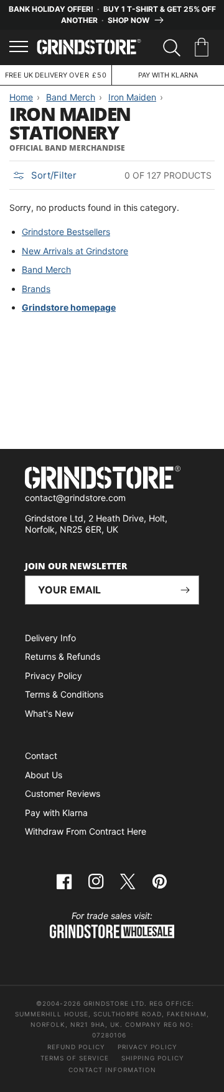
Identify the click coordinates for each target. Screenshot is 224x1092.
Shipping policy (152, 1058)
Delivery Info (50, 638)
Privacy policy (147, 1046)
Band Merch (46, 269)
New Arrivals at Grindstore (75, 251)
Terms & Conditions (64, 694)
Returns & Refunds (62, 656)
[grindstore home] (112, 479)
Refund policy (76, 1046)
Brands (36, 288)
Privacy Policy (53, 675)
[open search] (172, 47)
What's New (49, 713)
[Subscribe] (184, 590)
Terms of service (74, 1058)
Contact (41, 755)
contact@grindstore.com (75, 497)
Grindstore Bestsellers (66, 231)
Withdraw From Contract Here (85, 831)
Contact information (112, 1069)
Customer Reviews (62, 793)
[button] (203, 47)
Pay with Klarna (56, 812)
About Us (43, 775)
